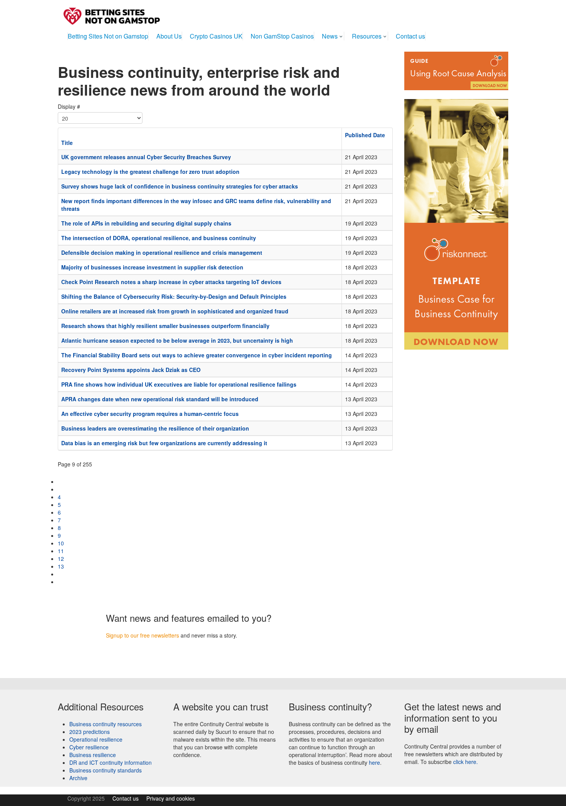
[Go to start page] (60, 481)
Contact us (410, 36)
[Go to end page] (60, 582)
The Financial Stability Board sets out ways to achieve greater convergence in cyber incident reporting (196, 355)
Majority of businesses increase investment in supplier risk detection (152, 267)
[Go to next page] (60, 574)
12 (61, 558)
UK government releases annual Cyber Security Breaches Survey (146, 157)
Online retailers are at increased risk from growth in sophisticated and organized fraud (174, 311)
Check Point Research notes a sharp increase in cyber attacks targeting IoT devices (171, 282)
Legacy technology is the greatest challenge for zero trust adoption (150, 171)
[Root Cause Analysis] (456, 70)
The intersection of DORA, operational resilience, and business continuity (158, 238)
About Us (169, 36)
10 (61, 543)
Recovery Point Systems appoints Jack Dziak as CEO (131, 370)
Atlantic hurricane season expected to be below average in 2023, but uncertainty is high (177, 340)
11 (61, 551)
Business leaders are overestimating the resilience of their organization (155, 428)
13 (61, 566)
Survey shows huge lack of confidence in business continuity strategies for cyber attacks (179, 186)
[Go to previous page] (60, 489)
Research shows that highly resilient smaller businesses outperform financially (165, 326)
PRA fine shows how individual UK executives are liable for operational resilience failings (178, 384)
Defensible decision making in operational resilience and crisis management (161, 252)
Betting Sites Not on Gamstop (108, 36)
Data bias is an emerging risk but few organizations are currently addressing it (164, 443)
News (330, 36)
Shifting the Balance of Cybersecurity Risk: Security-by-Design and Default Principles (173, 296)
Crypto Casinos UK (216, 36)
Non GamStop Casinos (282, 36)
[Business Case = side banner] (456, 220)
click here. (465, 762)
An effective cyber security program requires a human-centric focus (150, 413)
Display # (69, 106)
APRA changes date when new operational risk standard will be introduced (159, 399)
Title (67, 142)
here (374, 762)
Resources (367, 36)
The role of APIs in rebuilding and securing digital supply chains (146, 223)
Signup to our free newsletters (142, 635)
